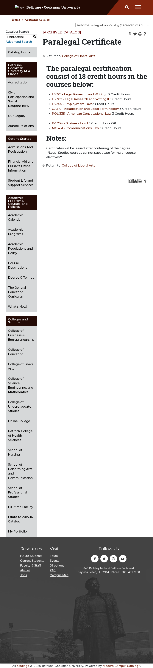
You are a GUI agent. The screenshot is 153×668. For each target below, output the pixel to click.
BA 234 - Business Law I (70, 123)
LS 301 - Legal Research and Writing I (79, 94)
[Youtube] (123, 558)
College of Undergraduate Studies (19, 406)
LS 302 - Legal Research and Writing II (80, 99)
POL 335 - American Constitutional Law (81, 113)
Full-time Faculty (20, 507)
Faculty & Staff (30, 565)
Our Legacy (16, 116)
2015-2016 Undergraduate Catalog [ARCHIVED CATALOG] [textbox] (112, 25)
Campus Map (59, 575)
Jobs (23, 575)
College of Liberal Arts (21, 366)
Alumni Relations (21, 126)
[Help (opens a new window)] (145, 34)
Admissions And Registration (20, 149)
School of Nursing (15, 452)
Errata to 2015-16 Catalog (20, 519)
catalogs (23, 666)
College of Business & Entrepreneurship (21, 335)
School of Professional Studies (17, 492)
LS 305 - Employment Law (72, 104)
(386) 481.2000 (130, 572)
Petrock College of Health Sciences (20, 435)
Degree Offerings (21, 277)
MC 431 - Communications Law (75, 128)
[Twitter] (104, 558)
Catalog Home (19, 52)
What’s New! (17, 306)
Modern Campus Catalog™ (121, 666)
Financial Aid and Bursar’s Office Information (21, 166)
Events (54, 560)
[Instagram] (113, 558)
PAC (53, 570)
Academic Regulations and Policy (20, 248)
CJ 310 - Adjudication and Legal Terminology (85, 109)
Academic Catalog (37, 19)
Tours (54, 556)
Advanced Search (19, 41)
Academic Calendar (15, 217)
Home (16, 19)
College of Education (16, 352)
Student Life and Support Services (21, 183)
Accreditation (18, 82)
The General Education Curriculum (17, 292)
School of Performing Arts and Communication (20, 471)
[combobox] (112, 25)
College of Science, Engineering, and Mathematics (20, 385)
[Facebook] (95, 558)
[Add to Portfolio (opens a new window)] (135, 34)
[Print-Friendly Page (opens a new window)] (140, 34)
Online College (19, 421)
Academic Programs (15, 232)
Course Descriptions (17, 265)
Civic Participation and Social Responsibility (21, 99)
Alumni (25, 570)
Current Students (32, 560)
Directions (57, 565)
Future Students (31, 556)
